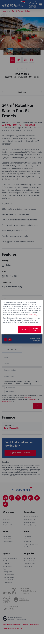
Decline (23, 329)
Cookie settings (10, 329)
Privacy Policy (32, 314)
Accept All (35, 329)
